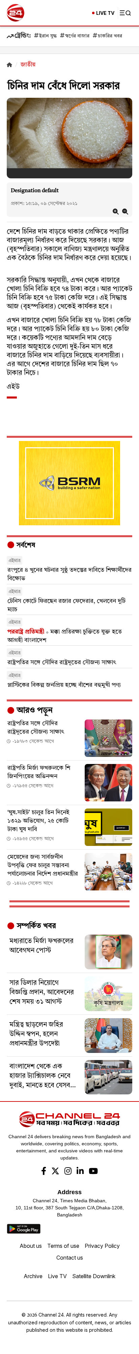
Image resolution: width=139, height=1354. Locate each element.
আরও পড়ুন (34, 711)
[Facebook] (43, 1172)
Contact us (69, 1257)
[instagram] (68, 1172)
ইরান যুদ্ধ (48, 36)
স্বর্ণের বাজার (77, 36)
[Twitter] (55, 1172)
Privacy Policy (102, 1245)
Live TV (57, 1276)
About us (31, 1245)
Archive (33, 1276)
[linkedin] (80, 1172)
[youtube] (93, 1172)
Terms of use (63, 1245)
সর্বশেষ (25, 545)
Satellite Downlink (93, 1276)
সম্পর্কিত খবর (35, 926)
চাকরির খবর (110, 36)
